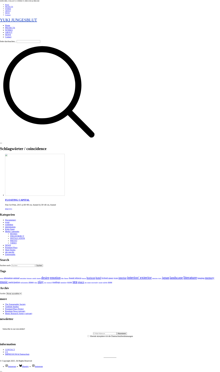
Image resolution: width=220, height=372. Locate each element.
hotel (98, 277)
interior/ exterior (139, 277)
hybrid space (107, 278)
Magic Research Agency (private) (18, 313)
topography (94, 282)
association (23, 278)
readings (56, 282)
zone (110, 282)
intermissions (10, 227)
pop (45, 282)
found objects (75, 278)
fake (62, 278)
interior (122, 277)
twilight (105, 282)
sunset (89, 282)
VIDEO (13, 243)
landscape (176, 278)
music (4, 282)
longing (200, 278)
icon (116, 278)
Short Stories (10, 250)
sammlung (64, 282)
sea (75, 282)
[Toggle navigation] (1, 143)
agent (1, 278)
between (29, 278)
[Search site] (49, 140)
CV (6, 352)
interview (155, 278)
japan (165, 278)
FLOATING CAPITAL (17, 200)
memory (209, 277)
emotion (55, 278)
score (69, 282)
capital (34, 278)
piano (31, 282)
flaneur (66, 278)
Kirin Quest (10, 229)
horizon (91, 277)
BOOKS (13, 234)
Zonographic (10, 254)
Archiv (3, 293)
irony (159, 278)
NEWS (8, 245)
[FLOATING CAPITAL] (35, 195)
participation (14, 282)
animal (16, 278)
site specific (9, 252)
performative (24, 282)
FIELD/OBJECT (17, 236)
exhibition (9, 225)
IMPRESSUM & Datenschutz (17, 354)
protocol (49, 282)
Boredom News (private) (15, 311)
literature (190, 277)
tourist (100, 282)
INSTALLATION (17, 238)
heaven (84, 278)
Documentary (10, 220)
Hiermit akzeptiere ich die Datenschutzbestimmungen (111, 336)
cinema (39, 278)
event (7, 222)
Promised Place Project (14, 309)
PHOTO (8, 209)
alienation (8, 278)
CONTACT (10, 350)
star (86, 282)
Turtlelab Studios (12, 307)
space (81, 282)
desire (45, 278)
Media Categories (12, 231)
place (35, 282)
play (41, 282)
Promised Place (11, 247)
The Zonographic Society (15, 304)
